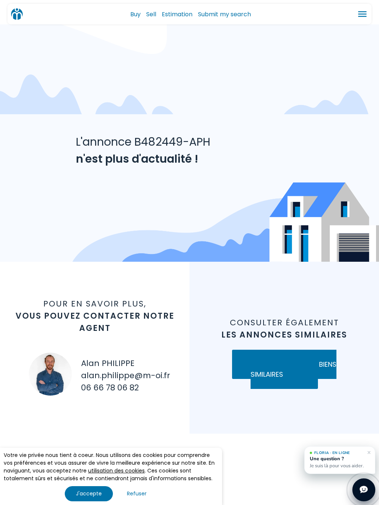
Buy (135, 14)
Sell (151, 14)
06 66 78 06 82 (110, 387)
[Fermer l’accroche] (369, 452)
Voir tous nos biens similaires (293, 369)
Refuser (137, 493)
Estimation (177, 14)
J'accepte (89, 493)
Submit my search (224, 14)
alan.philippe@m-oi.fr (125, 375)
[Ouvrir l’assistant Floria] (363, 489)
